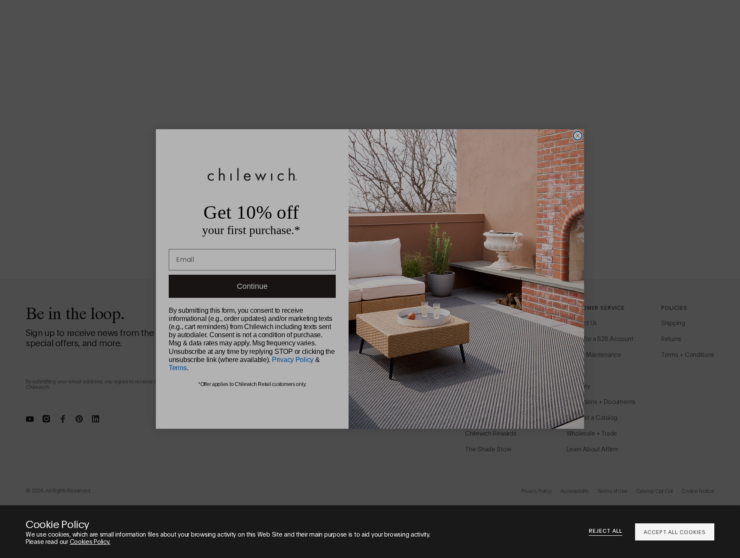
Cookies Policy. (90, 541)
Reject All (605, 531)
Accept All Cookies (675, 531)
